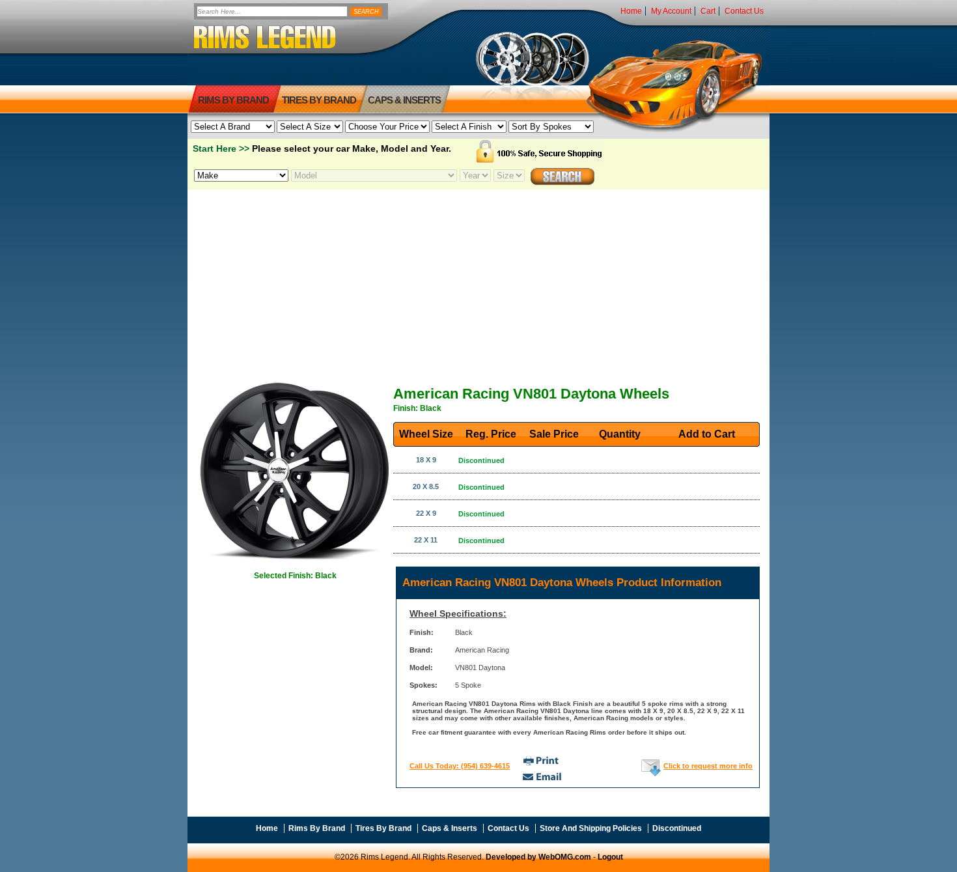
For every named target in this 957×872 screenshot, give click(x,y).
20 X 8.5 (426, 486)
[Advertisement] (478, 282)
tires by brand (319, 99)
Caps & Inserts (404, 99)
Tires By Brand (383, 828)
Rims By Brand (233, 99)
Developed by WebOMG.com (538, 857)
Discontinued (676, 828)
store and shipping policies (591, 828)
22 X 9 (426, 513)
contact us (744, 11)
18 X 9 (426, 460)
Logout (610, 857)
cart (707, 11)
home (631, 11)
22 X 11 (425, 540)
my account (671, 11)
